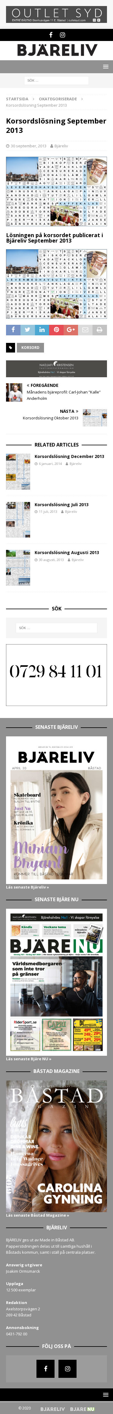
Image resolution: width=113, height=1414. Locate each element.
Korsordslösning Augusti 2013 (67, 552)
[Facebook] (51, 35)
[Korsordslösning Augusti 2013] (18, 567)
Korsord (30, 347)
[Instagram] (62, 35)
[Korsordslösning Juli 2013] (18, 520)
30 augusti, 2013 (51, 559)
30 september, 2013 (28, 146)
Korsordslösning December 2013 (69, 456)
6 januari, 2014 (50, 463)
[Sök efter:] (56, 80)
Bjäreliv (61, 146)
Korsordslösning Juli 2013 (62, 504)
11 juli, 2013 (48, 511)
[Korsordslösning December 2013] (18, 471)
